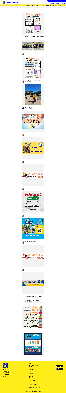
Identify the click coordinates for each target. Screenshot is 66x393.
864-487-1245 (6, 375)
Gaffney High (31, 377)
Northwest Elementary (10, 7)
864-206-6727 (7, 374)
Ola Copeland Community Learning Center (34, 387)
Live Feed (16, 7)
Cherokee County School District (33, 365)
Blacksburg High (31, 372)
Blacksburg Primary (31, 369)
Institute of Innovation (32, 381)
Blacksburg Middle (31, 370)
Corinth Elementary (31, 373)
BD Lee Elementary (31, 366)
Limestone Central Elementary (33, 383)
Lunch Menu (42, 5)
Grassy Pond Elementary (32, 380)
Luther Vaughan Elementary (33, 384)
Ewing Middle (31, 376)
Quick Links (59, 5)
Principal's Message (29, 5)
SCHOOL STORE (5, 376)
